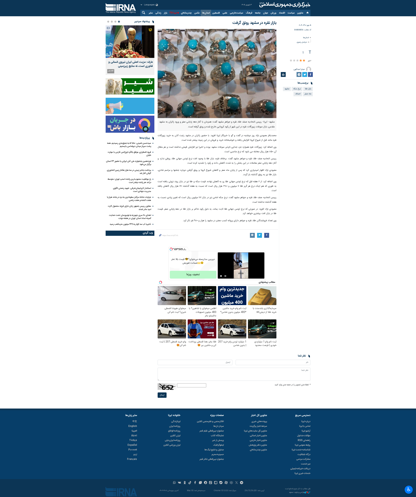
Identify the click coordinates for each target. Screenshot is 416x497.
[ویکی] (179, 483)
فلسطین (216, 13)
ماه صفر (308, 94)
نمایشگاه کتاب (217, 436)
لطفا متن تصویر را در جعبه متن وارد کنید (292, 384)
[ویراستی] (200, 483)
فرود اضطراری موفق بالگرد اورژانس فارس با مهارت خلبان (129, 153)
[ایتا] (210, 483)
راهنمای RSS (304, 440)
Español (132, 445)
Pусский (132, 450)
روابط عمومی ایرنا (302, 445)
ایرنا (284, 5)
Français (132, 459)
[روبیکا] (231, 483)
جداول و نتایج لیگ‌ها (214, 450)
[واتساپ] (174, 483)
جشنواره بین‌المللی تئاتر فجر (212, 459)
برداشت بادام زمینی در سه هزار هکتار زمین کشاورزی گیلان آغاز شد (129, 171)
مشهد (287, 89)
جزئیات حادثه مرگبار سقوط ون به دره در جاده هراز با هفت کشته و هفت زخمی (129, 198)
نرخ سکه (297, 89)
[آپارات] (226, 483)
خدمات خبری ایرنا (302, 473)
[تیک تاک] (190, 483)
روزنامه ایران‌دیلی (172, 440)
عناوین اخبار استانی (258, 436)
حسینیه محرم (218, 455)
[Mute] (226, 276)
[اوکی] (184, 483)
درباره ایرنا (305, 421)
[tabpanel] (130, 50)
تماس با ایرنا (304, 426)
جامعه (257, 13)
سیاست (291, 13)
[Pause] (221, 276)
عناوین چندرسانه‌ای (258, 450)
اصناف (297, 94)
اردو (135, 455)
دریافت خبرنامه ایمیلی (300, 469)
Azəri (134, 436)
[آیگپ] (216, 483)
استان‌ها (206, 13)
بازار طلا (308, 89)
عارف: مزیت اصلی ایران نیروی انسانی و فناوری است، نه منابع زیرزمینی (130, 64)
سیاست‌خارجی (236, 13)
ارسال (162, 395)
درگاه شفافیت (304, 455)
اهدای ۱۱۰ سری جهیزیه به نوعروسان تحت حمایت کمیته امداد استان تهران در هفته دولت (130, 217)
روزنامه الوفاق (174, 431)
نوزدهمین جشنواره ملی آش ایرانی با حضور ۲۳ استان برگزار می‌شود (128, 163)
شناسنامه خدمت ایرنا (301, 450)
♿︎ (408, 489)
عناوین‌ (300, 13)
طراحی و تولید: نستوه (297, 492)
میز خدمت (305, 464)
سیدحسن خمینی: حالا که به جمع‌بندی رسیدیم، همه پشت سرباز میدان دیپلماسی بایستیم (129, 144)
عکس (197, 13)
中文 (134, 421)
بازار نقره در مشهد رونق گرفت (254, 23)
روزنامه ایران (174, 426)
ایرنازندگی (175, 421)
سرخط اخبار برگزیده (258, 426)
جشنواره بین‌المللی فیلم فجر (212, 431)
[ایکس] (236, 483)
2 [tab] (115, 22)
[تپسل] (171, 249)
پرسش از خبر (218, 440)
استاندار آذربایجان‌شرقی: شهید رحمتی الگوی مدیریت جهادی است (132, 190)
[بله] (221, 483)
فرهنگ (249, 13)
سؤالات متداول (303, 436)
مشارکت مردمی (303, 459)
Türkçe (133, 440)
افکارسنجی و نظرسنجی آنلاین (210, 421)
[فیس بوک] (195, 483)
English (132, 426)
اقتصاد (282, 13)
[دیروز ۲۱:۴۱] (130, 41)
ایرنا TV (173, 13)
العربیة (134, 431)
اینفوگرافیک (218, 445)
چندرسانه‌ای (186, 13)
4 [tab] (108, 22)
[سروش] (205, 483)
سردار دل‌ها (218, 426)
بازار (165, 13)
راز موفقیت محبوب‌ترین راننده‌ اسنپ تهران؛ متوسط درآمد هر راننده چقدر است (129, 180)
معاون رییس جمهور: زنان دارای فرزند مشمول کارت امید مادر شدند (129, 207)
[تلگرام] (242, 483)
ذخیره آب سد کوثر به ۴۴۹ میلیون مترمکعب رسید (130, 224)
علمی (224, 13)
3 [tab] (112, 22)
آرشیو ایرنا (306, 431)
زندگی (158, 13)
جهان (265, 13)
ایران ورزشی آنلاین (171, 445)
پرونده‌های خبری (259, 421)
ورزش (273, 13)
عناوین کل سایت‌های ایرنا (255, 431)
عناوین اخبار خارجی (258, 440)
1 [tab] (119, 22)
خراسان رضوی (302, 42)
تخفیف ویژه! (193, 274)
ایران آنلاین (175, 436)
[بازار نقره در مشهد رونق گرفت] (217, 73)
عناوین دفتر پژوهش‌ (258, 445)
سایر (151, 13)
